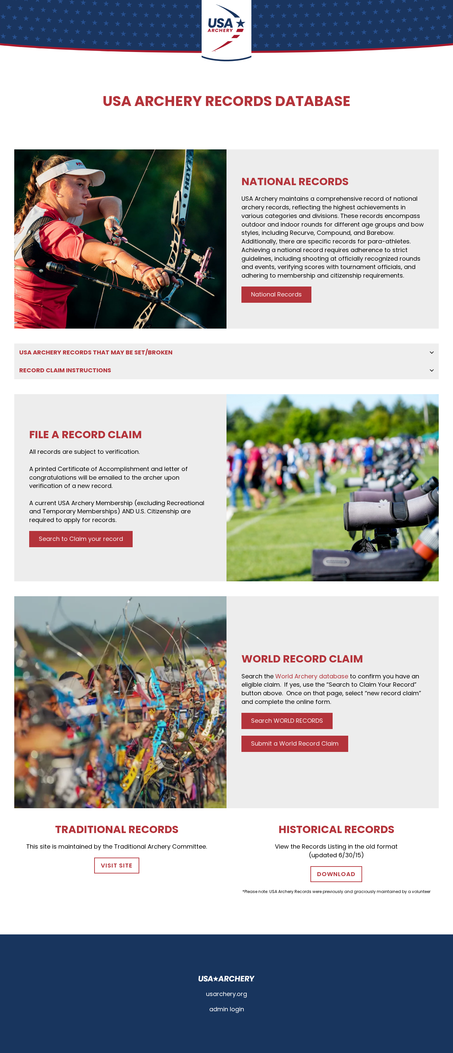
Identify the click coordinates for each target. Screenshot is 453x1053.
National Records (276, 294)
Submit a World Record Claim (295, 743)
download (336, 874)
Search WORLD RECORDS (287, 720)
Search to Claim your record (81, 539)
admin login (226, 1009)
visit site (117, 865)
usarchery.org (226, 994)
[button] (226, 352)
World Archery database (312, 676)
